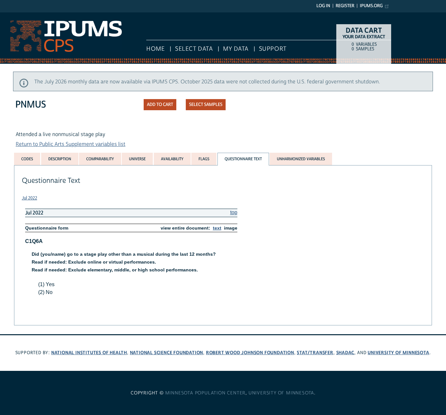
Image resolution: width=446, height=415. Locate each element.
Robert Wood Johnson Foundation (250, 353)
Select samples (205, 105)
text (217, 228)
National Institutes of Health (89, 353)
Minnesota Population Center (205, 393)
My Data (235, 49)
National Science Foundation (166, 353)
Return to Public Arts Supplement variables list (70, 144)
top (233, 212)
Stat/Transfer (315, 353)
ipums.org (371, 6)
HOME (155, 49)
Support (273, 49)
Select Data (194, 49)
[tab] (27, 159)
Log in (323, 6)
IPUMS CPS (13, 15)
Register (345, 6)
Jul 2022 (29, 198)
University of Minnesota (398, 353)
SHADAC (345, 353)
